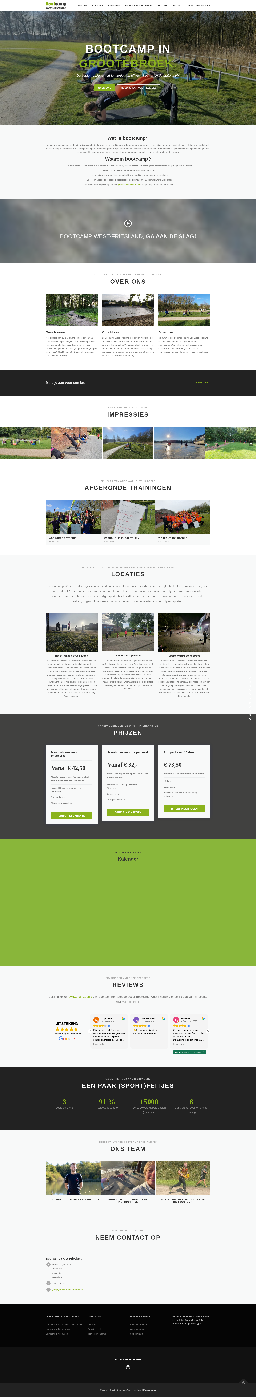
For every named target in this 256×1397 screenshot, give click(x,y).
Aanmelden (202, 368)
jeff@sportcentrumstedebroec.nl (67, 1275)
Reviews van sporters (139, 5)
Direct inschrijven (198, 5)
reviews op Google (80, 982)
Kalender (114, 5)
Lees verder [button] (139, 1030)
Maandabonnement (139, 1310)
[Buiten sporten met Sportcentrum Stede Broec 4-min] (76, 428)
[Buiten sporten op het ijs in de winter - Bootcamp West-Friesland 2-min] (179, 428)
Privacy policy (149, 1375)
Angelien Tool (94, 1314)
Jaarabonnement (138, 1314)
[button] (90, 1017)
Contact (177, 5)
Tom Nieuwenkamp (97, 1319)
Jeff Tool (92, 1310)
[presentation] (5, 429)
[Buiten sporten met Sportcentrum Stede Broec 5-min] (128, 428)
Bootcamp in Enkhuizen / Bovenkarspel (64, 1310)
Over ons (81, 5)
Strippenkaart (136, 1319)
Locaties (97, 5)
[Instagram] (128, 1353)
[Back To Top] (243, 1368)
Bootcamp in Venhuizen (57, 1319)
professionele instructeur (129, 170)
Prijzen (162, 5)
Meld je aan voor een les (139, 73)
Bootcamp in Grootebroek (58, 1314)
